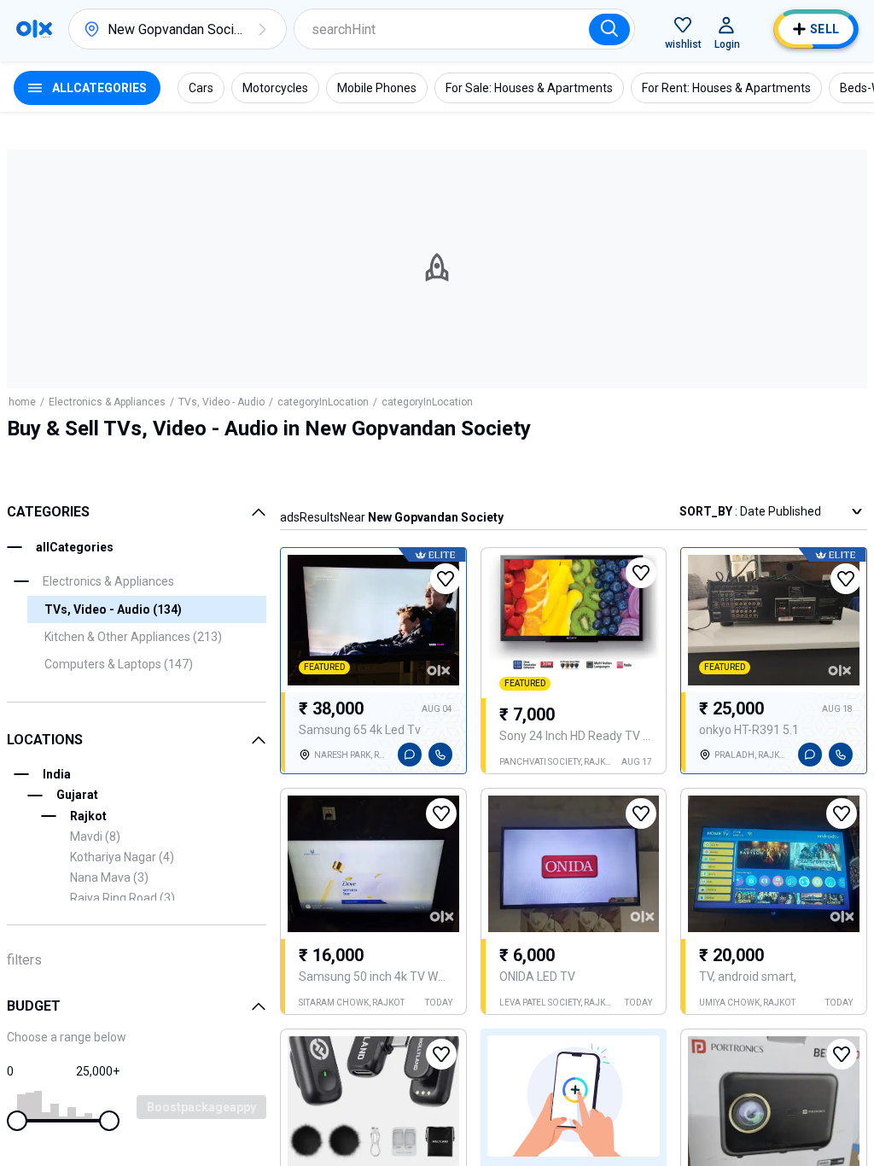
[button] (262, 29)
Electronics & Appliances (107, 402)
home (22, 402)
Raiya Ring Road (122, 898)
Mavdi (95, 836)
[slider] (17, 1121)
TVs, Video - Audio (221, 402)
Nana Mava (109, 877)
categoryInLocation (323, 402)
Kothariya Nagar (122, 857)
